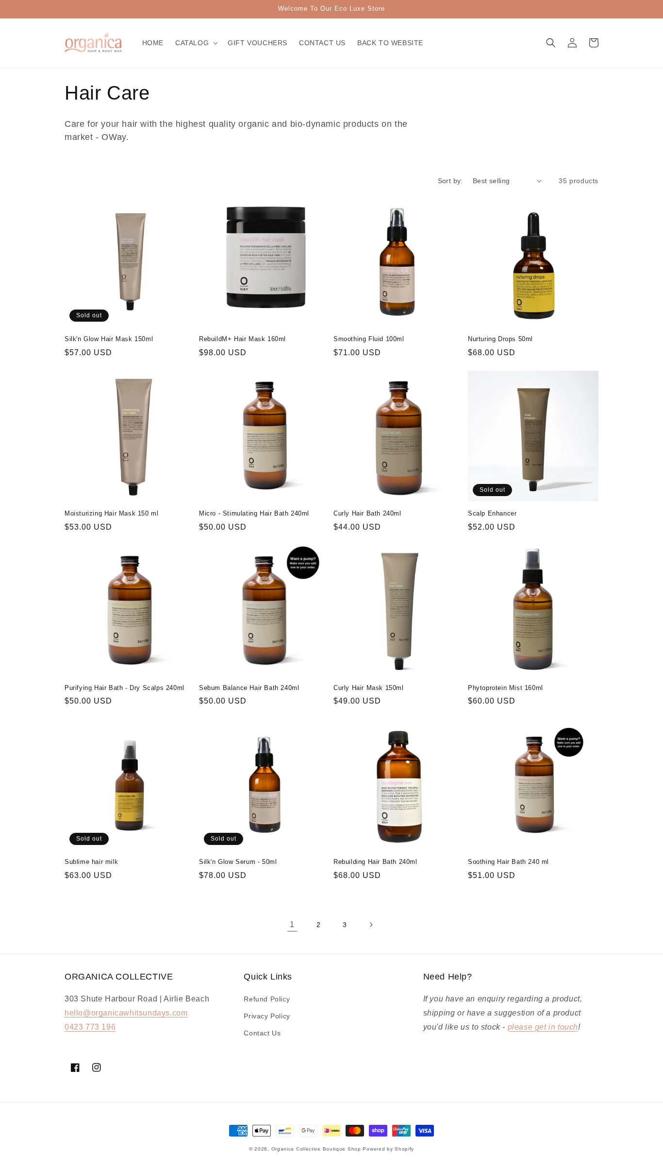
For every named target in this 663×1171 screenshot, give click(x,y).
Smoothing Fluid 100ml (368, 339)
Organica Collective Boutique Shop (316, 1149)
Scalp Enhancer (492, 513)
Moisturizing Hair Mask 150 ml (111, 513)
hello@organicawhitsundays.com (126, 1013)
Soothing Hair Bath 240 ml (508, 861)
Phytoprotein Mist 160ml (505, 687)
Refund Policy (267, 999)
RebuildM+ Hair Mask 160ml (242, 339)
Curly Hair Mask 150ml (368, 687)
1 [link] (292, 924)
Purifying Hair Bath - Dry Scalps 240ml (124, 687)
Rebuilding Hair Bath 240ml (375, 861)
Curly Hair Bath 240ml (367, 513)
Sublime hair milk (91, 861)
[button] (195, 43)
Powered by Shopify (388, 1149)
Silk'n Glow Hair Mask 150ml (109, 339)
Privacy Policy (267, 1016)
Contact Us (262, 1033)
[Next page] (370, 924)
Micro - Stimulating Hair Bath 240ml (254, 513)
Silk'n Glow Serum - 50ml (238, 861)
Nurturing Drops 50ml (500, 339)
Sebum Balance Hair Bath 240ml (249, 687)
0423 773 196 (90, 1027)
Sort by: (450, 181)
